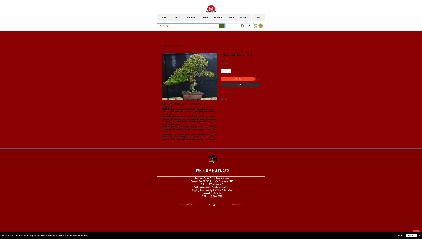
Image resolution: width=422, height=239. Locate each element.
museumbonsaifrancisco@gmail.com (215, 187)
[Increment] (229, 71)
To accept (411, 235)
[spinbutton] (226, 71)
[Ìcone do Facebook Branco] (209, 204)
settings (400, 235)
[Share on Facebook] (222, 98)
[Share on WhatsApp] (226, 98)
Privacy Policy (83, 235)
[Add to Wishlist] (258, 79)
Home (164, 45)
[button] (258, 25)
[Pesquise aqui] (221, 26)
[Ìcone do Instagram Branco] (214, 204)
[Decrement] (222, 71)
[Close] (419, 235)
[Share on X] (230, 98)
